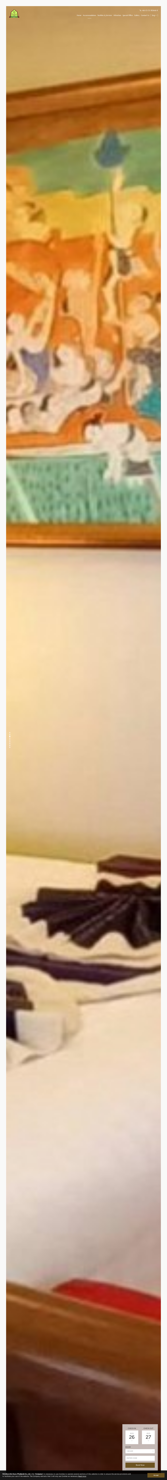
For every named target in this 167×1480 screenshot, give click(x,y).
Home (79, 15)
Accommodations (89, 15)
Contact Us (145, 15)
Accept (156, 1475)
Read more (82, 1476)
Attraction (117, 15)
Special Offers (128, 15)
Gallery (136, 15)
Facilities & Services (105, 15)
